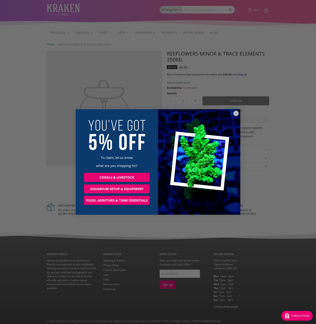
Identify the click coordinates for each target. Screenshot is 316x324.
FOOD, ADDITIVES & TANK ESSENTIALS (117, 200)
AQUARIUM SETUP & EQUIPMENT (117, 189)
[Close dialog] (236, 113)
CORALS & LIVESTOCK (117, 177)
